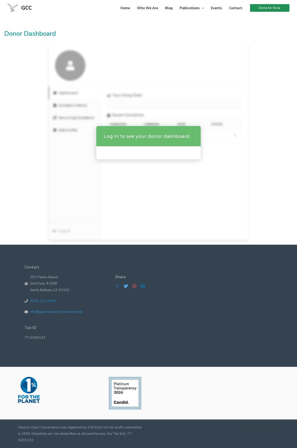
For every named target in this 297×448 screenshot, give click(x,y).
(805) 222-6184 (43, 300)
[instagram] (136, 286)
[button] (202, 8)
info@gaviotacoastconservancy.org (56, 311)
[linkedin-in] (144, 286)
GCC (26, 7)
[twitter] (127, 286)
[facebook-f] (119, 286)
